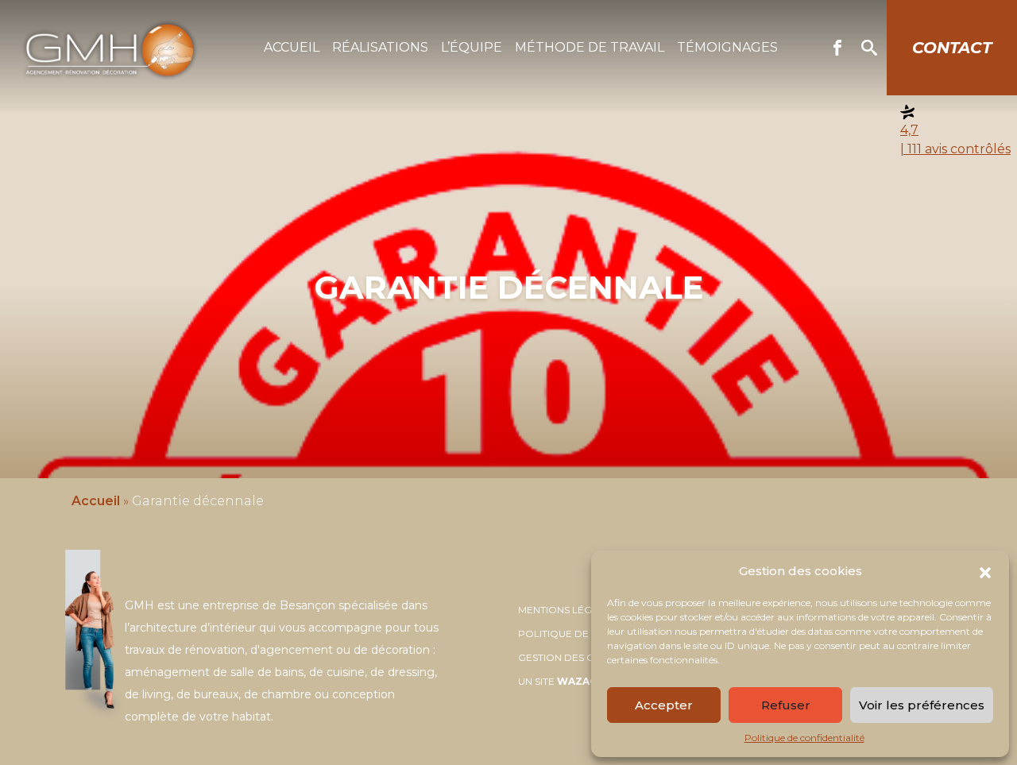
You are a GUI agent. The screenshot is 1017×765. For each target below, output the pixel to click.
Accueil (291, 47)
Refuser (785, 705)
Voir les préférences (921, 705)
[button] (985, 571)
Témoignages (727, 47)
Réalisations (380, 47)
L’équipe (471, 47)
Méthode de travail (589, 47)
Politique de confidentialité (804, 738)
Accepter (664, 705)
